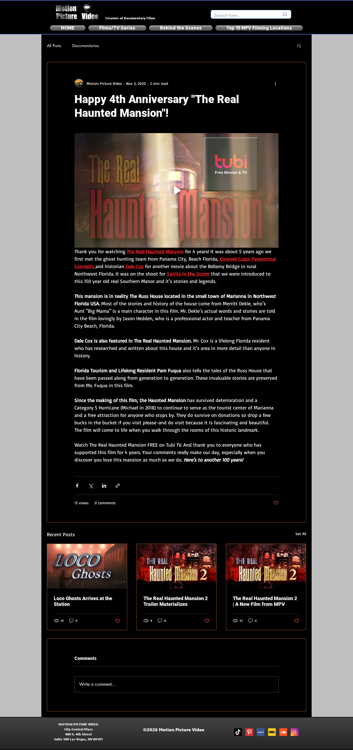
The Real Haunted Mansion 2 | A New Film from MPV (265, 601)
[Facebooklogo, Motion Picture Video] (260, 732)
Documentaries (85, 45)
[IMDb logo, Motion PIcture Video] (272, 732)
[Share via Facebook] (77, 485)
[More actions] (275, 83)
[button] (299, 45)
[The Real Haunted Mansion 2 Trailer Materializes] (176, 566)
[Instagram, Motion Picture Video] (294, 732)
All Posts (54, 45)
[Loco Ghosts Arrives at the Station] (87, 566)
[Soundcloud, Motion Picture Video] (283, 732)
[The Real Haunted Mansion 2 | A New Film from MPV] (266, 566)
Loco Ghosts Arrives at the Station (83, 601)
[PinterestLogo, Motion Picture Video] (249, 732)
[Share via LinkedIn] (104, 485)
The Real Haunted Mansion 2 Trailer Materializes (175, 601)
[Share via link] (117, 485)
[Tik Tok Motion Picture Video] (238, 732)
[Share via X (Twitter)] (90, 485)
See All (300, 533)
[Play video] (176, 190)
